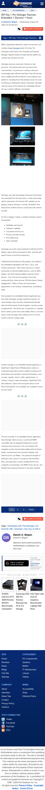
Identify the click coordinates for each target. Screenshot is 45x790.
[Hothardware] (22, 4)
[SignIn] (4, 3)
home (4, 10)
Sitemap (5, 677)
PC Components (18, 10)
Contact (5, 700)
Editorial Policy (29, 696)
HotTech (5, 707)
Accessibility (28, 689)
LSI (36, 526)
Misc (32, 10)
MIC (11, 529)
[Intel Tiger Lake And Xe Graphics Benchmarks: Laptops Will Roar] (36, 585)
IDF (19, 526)
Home (4, 659)
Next (31, 509)
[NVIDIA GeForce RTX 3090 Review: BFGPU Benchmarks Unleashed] (8, 585)
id (33, 529)
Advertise (6, 693)
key (30, 529)
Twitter (9, 719)
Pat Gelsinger (28, 526)
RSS (8, 730)
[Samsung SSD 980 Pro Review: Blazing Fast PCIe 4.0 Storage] (22, 585)
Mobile (25, 666)
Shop (24, 693)
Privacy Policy (8, 703)
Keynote (5, 529)
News (4, 666)
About (4, 689)
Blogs (4, 670)
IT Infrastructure (29, 670)
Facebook (10, 723)
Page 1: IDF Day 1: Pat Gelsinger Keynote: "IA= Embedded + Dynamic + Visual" (23, 38)
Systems (26, 662)
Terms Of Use (26, 788)
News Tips (6, 696)
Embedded (12, 526)
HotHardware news (35, 564)
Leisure (25, 673)
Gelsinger (18, 529)
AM (36, 529)
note (26, 529)
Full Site (5, 673)
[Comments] (19, 29)
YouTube (10, 726)
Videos (25, 677)
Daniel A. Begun (22, 534)
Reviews (5, 662)
